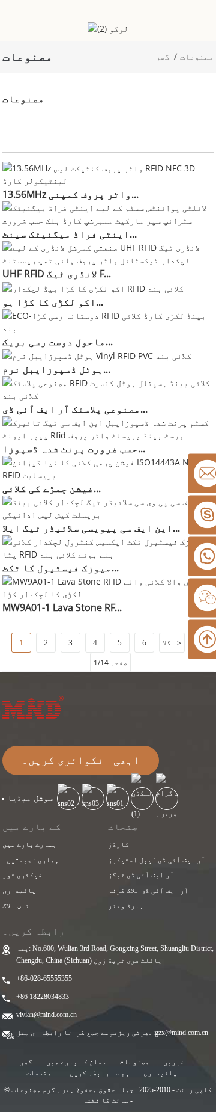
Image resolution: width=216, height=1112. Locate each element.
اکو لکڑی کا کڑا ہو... (52, 302)
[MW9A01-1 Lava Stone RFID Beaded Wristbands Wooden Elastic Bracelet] (108, 586)
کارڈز (118, 844)
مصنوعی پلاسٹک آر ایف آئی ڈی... (75, 409)
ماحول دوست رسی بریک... (57, 341)
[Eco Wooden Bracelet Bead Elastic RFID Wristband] (93, 287)
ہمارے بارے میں (29, 844)
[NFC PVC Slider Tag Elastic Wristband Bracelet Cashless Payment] (108, 507)
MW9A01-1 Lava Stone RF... (62, 607)
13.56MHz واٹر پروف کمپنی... (70, 194)
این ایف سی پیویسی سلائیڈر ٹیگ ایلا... (91, 528)
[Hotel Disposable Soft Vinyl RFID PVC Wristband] (96, 355)
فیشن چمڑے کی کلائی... (51, 488)
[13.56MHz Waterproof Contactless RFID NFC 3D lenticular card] (108, 173)
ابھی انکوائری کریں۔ (81, 760)
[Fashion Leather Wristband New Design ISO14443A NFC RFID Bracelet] (108, 467)
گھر (162, 56)
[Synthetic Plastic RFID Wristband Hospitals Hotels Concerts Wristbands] (108, 388)
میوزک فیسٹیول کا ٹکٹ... (60, 567)
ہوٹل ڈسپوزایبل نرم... (56, 369)
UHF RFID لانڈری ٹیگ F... (56, 273)
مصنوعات (197, 56)
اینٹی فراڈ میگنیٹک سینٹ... (69, 234)
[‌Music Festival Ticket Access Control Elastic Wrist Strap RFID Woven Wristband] (108, 547)
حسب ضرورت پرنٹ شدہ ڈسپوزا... (73, 448)
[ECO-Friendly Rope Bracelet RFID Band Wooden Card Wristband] (108, 320)
